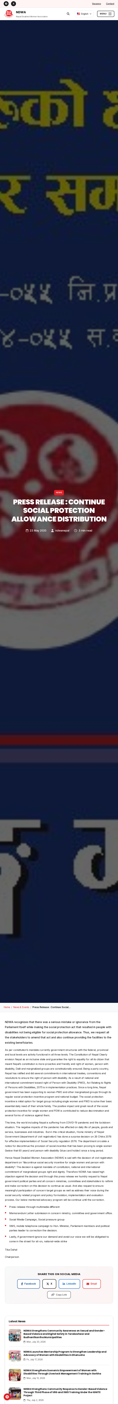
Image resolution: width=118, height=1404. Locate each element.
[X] (13, 3)
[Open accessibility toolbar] (7, 1396)
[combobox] (84, 13)
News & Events (21, 1007)
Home (7, 1007)
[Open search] (68, 14)
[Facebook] (6, 3)
